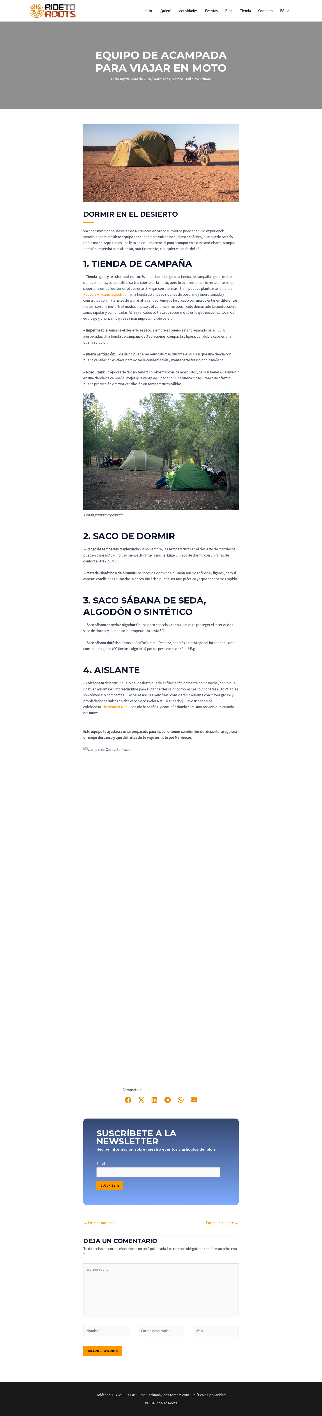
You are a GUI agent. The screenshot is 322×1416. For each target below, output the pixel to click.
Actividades (188, 10)
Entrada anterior (99, 1222)
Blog (228, 10)
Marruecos (161, 79)
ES (282, 10)
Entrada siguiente (222, 1222)
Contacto (265, 10)
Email (100, 1163)
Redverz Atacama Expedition (105, 294)
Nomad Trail (181, 79)
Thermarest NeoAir (117, 706)
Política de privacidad (208, 1395)
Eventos (211, 10)
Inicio (147, 10)
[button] (286, 10)
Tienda (245, 10)
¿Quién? (165, 10)
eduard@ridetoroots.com (169, 1395)
